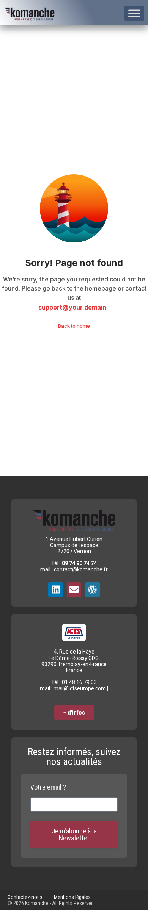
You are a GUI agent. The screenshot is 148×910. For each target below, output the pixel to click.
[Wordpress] (92, 589)
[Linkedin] (55, 589)
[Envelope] (74, 589)
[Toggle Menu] (134, 13)
